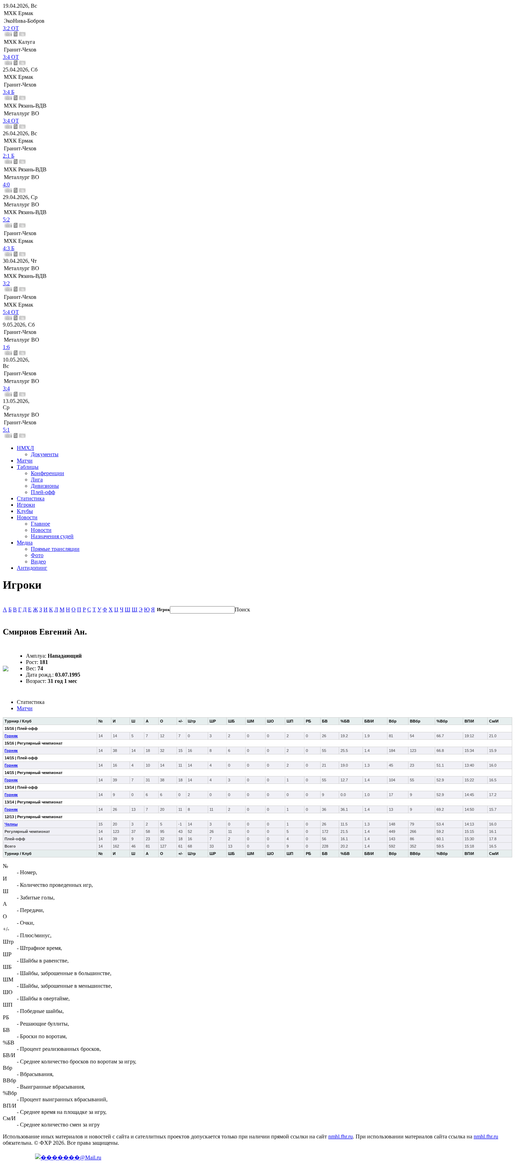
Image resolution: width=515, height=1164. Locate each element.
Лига (37, 479)
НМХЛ (25, 448)
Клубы (25, 511)
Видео (38, 561)
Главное (40, 524)
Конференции (47, 473)
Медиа (25, 543)
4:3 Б (8, 248)
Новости (27, 517)
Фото (37, 555)
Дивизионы (45, 486)
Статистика (30, 498)
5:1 (6, 430)
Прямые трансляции (55, 549)
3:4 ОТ (11, 57)
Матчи (25, 461)
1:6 (6, 347)
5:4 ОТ (11, 312)
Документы (45, 454)
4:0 (6, 184)
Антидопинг (32, 568)
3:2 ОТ (11, 28)
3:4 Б (8, 92)
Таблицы (28, 467)
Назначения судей (52, 536)
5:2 (6, 219)
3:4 (6, 388)
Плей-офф (43, 492)
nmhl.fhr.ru (340, 1136)
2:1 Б (8, 156)
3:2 (6, 283)
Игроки (26, 505)
